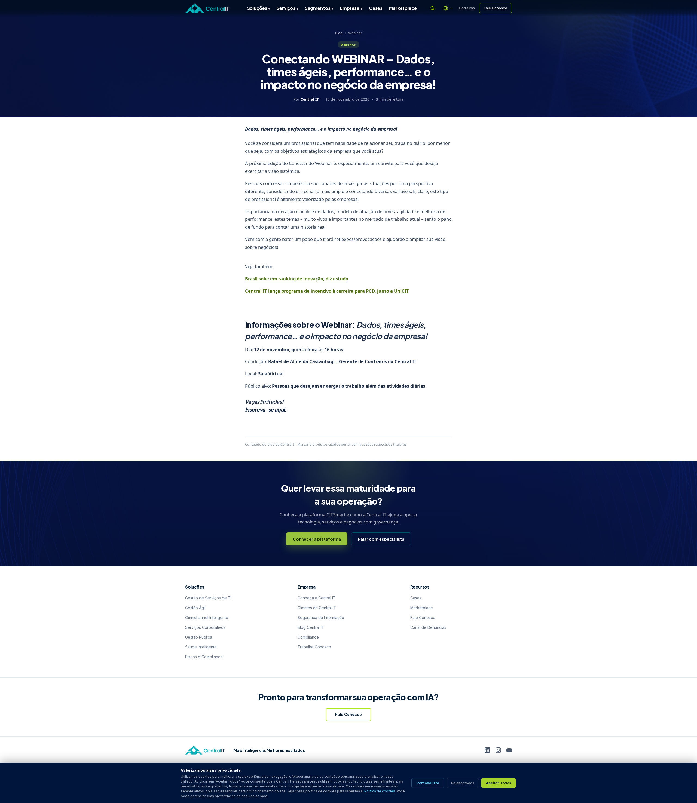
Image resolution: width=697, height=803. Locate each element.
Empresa (351, 8)
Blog (339, 32)
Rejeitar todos (462, 783)
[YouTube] (509, 750)
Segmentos (319, 8)
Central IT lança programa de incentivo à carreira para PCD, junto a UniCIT (327, 291)
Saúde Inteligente (201, 647)
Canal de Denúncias (428, 627)
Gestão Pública (198, 637)
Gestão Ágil (195, 607)
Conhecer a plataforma (317, 538)
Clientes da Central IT (317, 607)
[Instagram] (498, 750)
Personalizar (428, 783)
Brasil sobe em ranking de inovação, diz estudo (296, 278)
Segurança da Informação (321, 617)
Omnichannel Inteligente (206, 617)
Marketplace (403, 8)
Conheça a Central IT (317, 598)
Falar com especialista (381, 538)
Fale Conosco (495, 8)
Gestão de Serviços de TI (208, 598)
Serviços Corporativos (205, 627)
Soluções (258, 8)
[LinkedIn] (487, 750)
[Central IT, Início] (205, 750)
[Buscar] (432, 8)
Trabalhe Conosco (314, 647)
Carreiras (467, 8)
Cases (376, 8)
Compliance (308, 637)
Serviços (287, 8)
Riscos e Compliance (204, 656)
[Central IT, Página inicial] (207, 8)
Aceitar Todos (498, 783)
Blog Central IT (311, 627)
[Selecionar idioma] (447, 8)
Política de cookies (379, 791)
